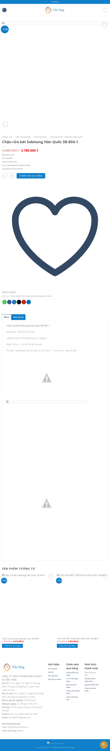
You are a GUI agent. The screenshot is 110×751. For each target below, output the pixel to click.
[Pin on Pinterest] (24, 302)
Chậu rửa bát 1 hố (18, 296)
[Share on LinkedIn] (28, 302)
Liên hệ (51, 672)
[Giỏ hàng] (105, 10)
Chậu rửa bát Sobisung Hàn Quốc (66, 137)
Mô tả (6, 317)
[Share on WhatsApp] (4, 302)
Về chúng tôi (52, 669)
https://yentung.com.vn (12, 730)
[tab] (6, 317)
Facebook (55, 2)
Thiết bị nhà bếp (23, 137)
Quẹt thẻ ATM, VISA (92, 685)
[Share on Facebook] (9, 302)
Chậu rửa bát (40, 137)
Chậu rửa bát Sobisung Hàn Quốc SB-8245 (20, 638)
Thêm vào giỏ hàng (31, 175)
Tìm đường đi (53, 676)
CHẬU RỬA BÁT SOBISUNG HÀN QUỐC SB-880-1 (78, 638)
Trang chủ (7, 137)
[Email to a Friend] (19, 302)
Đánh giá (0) (18, 317)
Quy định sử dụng (54, 679)
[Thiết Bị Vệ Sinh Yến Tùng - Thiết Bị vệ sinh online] (55, 10)
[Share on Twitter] (14, 302)
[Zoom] (5, 124)
